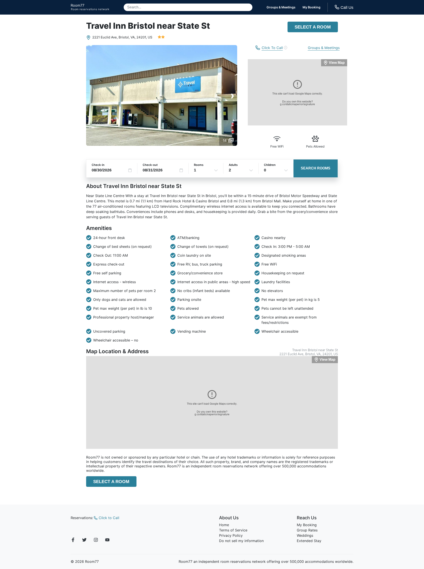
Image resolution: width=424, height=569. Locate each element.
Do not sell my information (241, 541)
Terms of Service (233, 530)
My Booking (311, 7)
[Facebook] (73, 540)
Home (224, 525)
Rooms (198, 165)
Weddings (305, 535)
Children (270, 165)
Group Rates (307, 530)
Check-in (98, 165)
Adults (233, 165)
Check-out (150, 165)
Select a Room (313, 27)
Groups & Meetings (281, 7)
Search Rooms (315, 168)
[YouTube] (107, 540)
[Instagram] (96, 540)
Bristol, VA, (127, 37)
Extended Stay (309, 541)
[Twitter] (84, 540)
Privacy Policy (231, 535)
